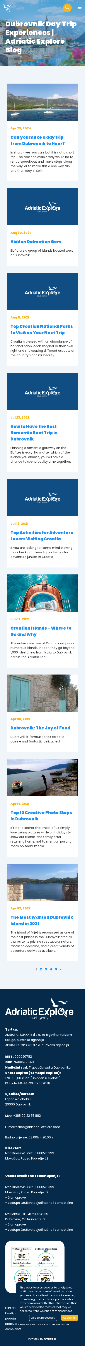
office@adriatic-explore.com (38, 1127)
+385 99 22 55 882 (27, 1115)
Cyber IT (50, 1339)
